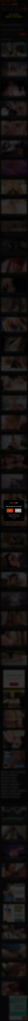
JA (10, 510)
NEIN (18, 510)
